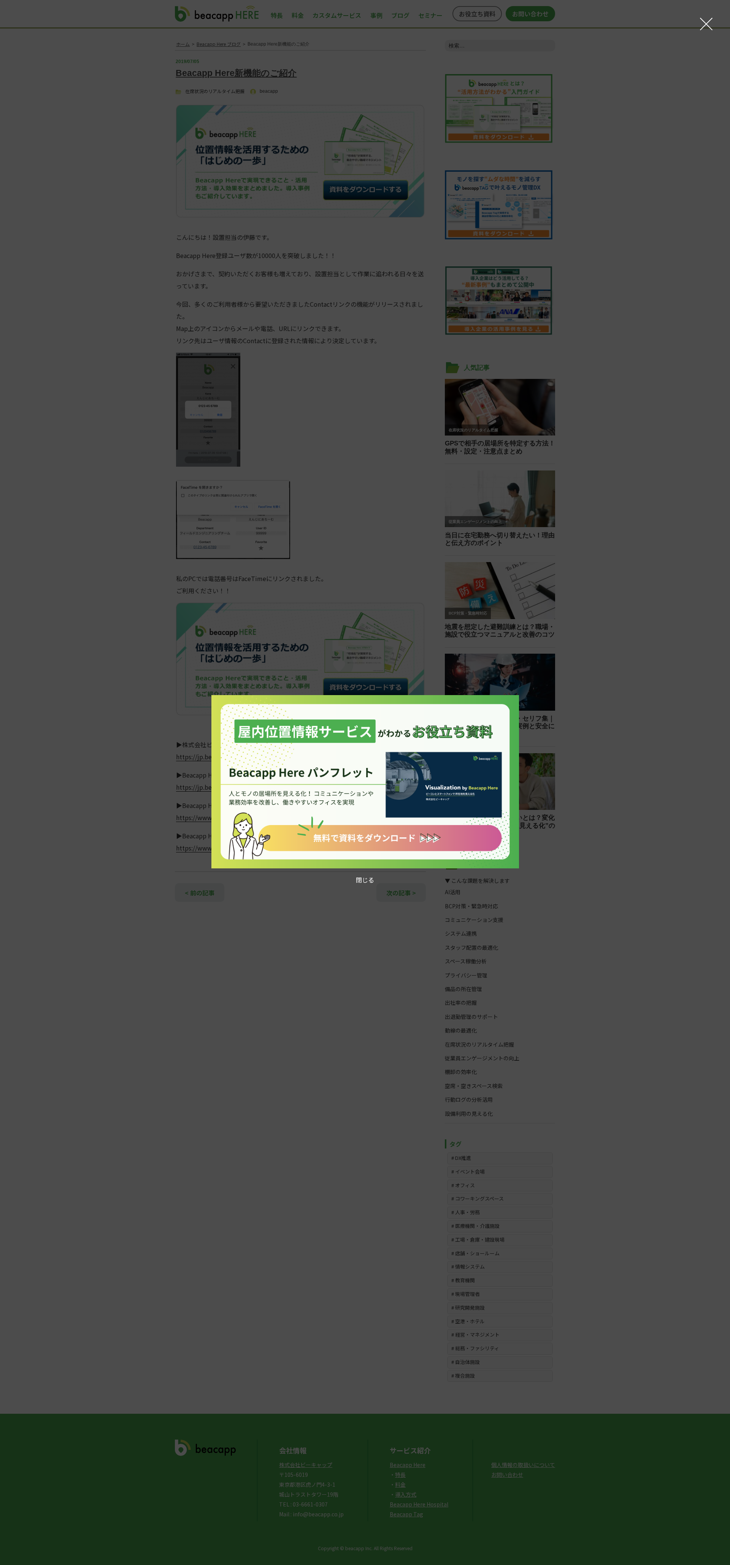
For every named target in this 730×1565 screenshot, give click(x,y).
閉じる (365, 879)
